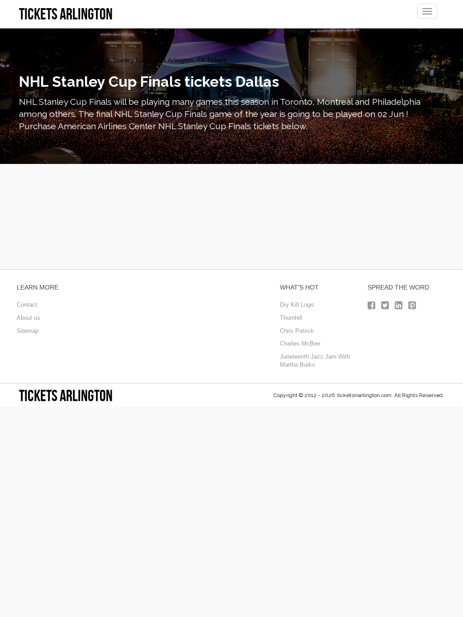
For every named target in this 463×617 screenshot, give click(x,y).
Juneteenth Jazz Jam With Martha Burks (315, 361)
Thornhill (291, 317)
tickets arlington (66, 395)
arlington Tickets (42, 60)
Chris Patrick (297, 330)
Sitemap (27, 330)
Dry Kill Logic (297, 304)
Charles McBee (300, 343)
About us (28, 317)
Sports (82, 60)
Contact (27, 304)
